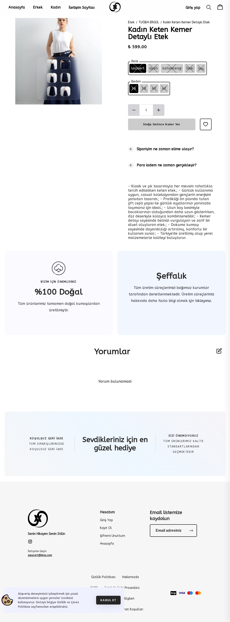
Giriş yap (193, 7)
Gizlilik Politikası (103, 577)
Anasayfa (17, 7)
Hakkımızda (130, 577)
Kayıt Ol (106, 528)
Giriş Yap (106, 520)
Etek (131, 22)
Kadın (56, 7)
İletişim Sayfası (82, 7)
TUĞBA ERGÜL (149, 22)
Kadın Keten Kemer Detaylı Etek (186, 22)
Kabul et (108, 600)
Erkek (38, 7)
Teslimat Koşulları (129, 609)
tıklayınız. (203, 301)
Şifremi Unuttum (112, 536)
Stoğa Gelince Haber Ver (162, 124)
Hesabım (107, 512)
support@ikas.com (40, 555)
